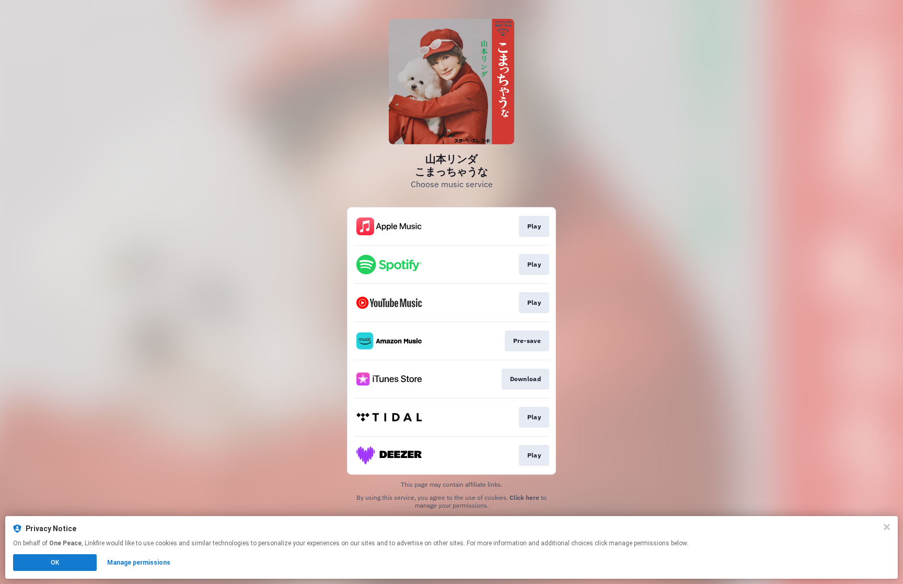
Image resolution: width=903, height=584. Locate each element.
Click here (524, 497)
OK (55, 562)
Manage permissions (138, 562)
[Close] (886, 527)
